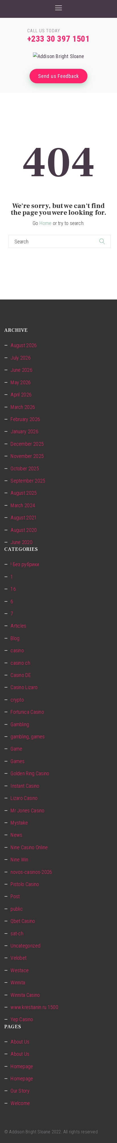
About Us (20, 1042)
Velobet (18, 958)
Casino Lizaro (24, 687)
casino (17, 650)
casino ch (20, 663)
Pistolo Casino (25, 884)
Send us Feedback (58, 76)
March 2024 (23, 505)
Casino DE (21, 675)
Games (18, 761)
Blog (15, 638)
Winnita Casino (25, 995)
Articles (18, 626)
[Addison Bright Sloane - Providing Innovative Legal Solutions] (58, 56)
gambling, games (28, 737)
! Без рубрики (25, 564)
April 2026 (21, 395)
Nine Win (19, 859)
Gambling (20, 724)
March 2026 (23, 407)
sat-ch (17, 933)
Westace (20, 970)
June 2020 (21, 542)
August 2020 (24, 530)
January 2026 (24, 431)
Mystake (19, 823)
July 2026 (21, 358)
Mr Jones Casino (28, 810)
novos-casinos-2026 (31, 872)
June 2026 (21, 370)
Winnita (18, 982)
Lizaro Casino (24, 798)
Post (15, 896)
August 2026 (24, 345)
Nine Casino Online (29, 847)
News (16, 835)
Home (45, 223)
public (17, 909)
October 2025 (25, 468)
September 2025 (28, 481)
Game (16, 749)
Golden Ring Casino (30, 773)
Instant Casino (25, 786)
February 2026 (25, 419)
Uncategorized (25, 946)
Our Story (20, 1091)
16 (13, 589)
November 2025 (27, 456)
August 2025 (24, 493)
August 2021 (24, 517)
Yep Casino (22, 1019)
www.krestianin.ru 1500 (34, 1007)
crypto (17, 700)
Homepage (22, 1066)
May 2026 (21, 382)
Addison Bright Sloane (29, 1131)
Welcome (20, 1103)
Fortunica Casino (27, 712)
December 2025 (27, 444)
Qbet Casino (23, 921)
